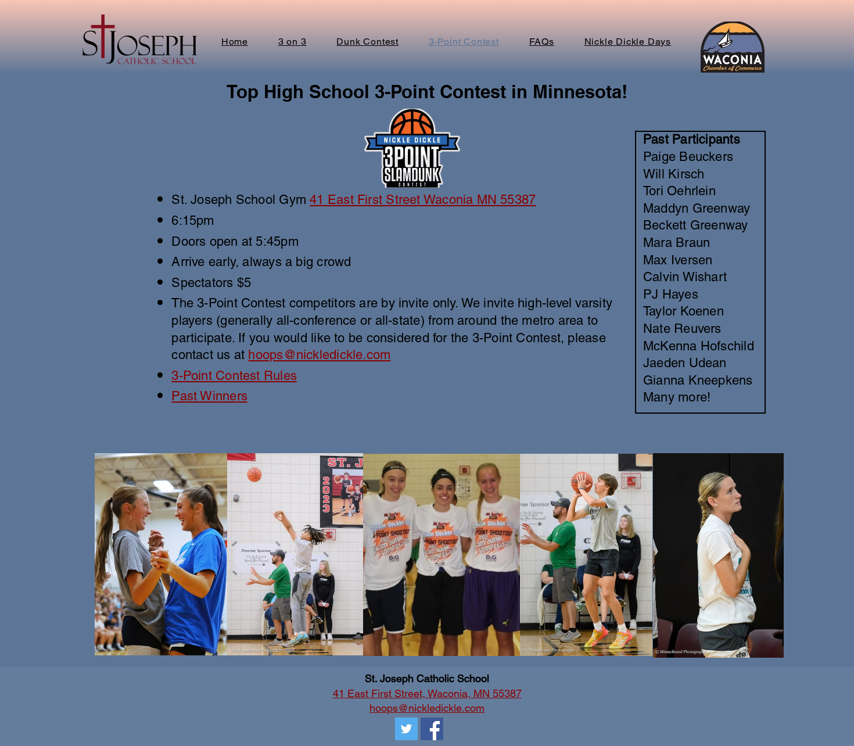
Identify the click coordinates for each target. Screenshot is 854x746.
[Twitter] (406, 729)
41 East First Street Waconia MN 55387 (423, 199)
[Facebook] (432, 729)
